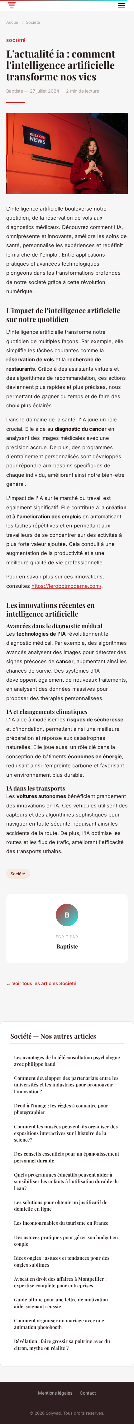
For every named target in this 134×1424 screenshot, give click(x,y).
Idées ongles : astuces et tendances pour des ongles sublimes (61, 1261)
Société (33, 22)
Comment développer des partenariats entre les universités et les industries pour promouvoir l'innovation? (66, 1085)
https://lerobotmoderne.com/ (66, 586)
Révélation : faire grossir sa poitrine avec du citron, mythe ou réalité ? (62, 1344)
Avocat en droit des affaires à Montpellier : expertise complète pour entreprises (60, 1282)
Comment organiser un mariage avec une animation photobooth (59, 1323)
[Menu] (121, 6)
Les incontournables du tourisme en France (61, 1223)
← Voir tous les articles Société (41, 983)
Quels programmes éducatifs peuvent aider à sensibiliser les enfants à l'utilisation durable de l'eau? (66, 1181)
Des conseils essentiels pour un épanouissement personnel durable (66, 1157)
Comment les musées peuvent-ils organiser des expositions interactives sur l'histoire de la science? (66, 1133)
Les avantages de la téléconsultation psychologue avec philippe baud (67, 1060)
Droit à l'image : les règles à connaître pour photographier (61, 1108)
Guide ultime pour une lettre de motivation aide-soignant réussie (61, 1302)
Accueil (13, 22)
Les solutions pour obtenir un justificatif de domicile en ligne (61, 1205)
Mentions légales (55, 1393)
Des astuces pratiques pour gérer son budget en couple (66, 1240)
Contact (88, 1393)
